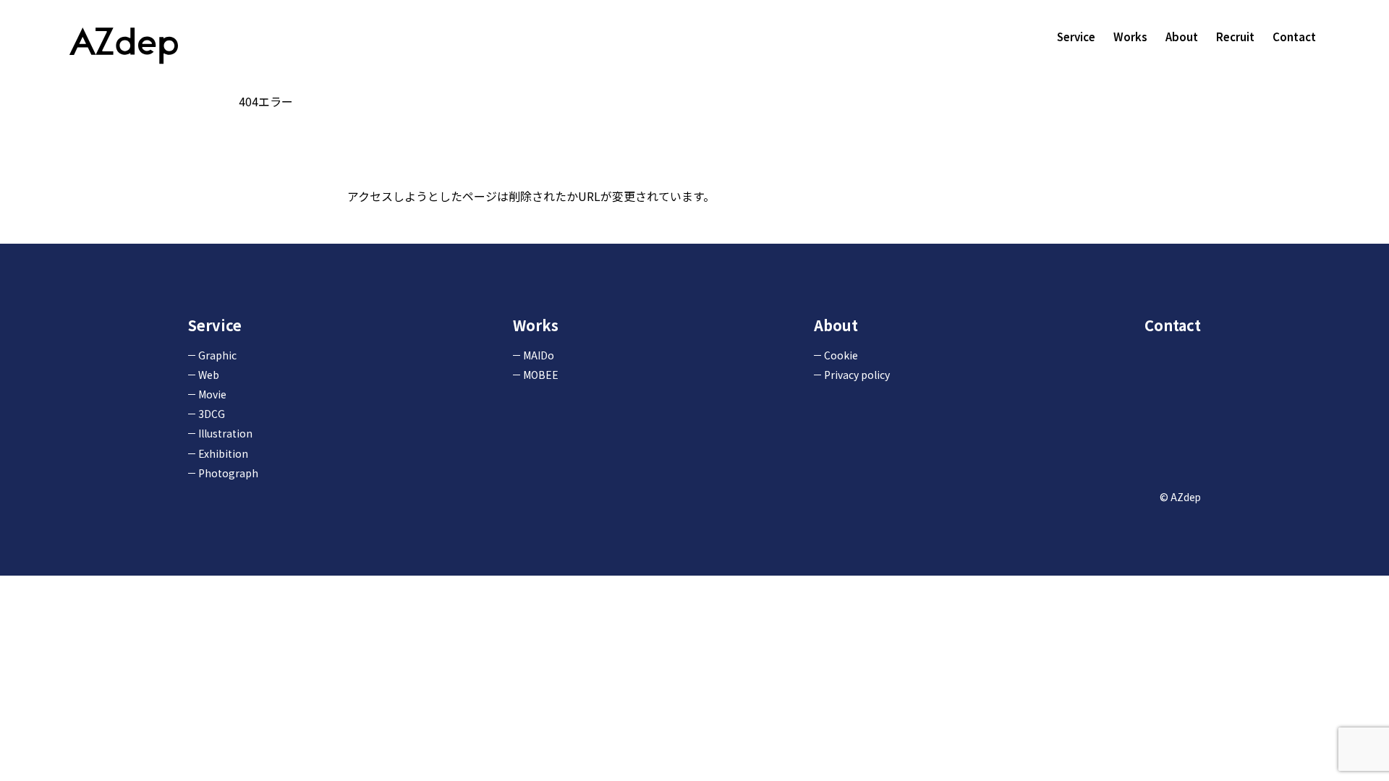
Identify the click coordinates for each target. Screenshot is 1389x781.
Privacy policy (857, 374)
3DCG (211, 413)
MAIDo (538, 355)
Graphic (217, 355)
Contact (1294, 36)
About (1181, 36)
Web (208, 374)
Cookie (841, 355)
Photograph (228, 473)
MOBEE (540, 374)
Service (1076, 36)
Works (1130, 36)
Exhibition (223, 453)
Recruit (1235, 36)
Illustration (225, 433)
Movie (212, 394)
